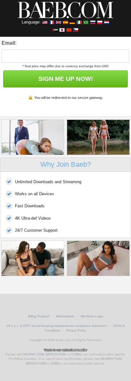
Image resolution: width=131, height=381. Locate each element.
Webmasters (65, 316)
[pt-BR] (85, 22)
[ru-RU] (92, 22)
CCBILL (77, 354)
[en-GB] (58, 22)
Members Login (92, 316)
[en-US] (44, 22)
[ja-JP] (62, 29)
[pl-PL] (99, 22)
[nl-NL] (106, 22)
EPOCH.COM (56, 354)
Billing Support (38, 316)
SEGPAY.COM (33, 354)
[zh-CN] (69, 29)
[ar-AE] (55, 29)
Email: (9, 43)
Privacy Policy (76, 330)
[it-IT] (79, 22)
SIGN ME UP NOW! (65, 78)
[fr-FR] (51, 22)
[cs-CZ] (75, 29)
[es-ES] (65, 22)
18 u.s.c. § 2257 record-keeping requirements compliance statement (56, 325)
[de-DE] (72, 22)
